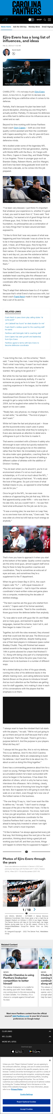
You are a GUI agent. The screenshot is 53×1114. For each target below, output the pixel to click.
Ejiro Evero (40, 91)
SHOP (39, 19)
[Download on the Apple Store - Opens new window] (17, 1052)
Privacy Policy (17, 1089)
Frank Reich (19, 296)
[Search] (45, 19)
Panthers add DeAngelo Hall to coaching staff (23, 333)
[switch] (31, 19)
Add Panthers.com (20, 1016)
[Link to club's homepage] (5, 19)
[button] (26, 710)
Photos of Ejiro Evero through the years (24, 860)
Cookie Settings (26, 1094)
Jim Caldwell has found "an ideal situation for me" (25, 323)
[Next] (34, 909)
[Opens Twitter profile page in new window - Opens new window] (13, 53)
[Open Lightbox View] (26, 907)
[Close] (50, 1060)
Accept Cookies (26, 1109)
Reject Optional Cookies (26, 1102)
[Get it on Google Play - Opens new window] (35, 1053)
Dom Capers (19, 127)
